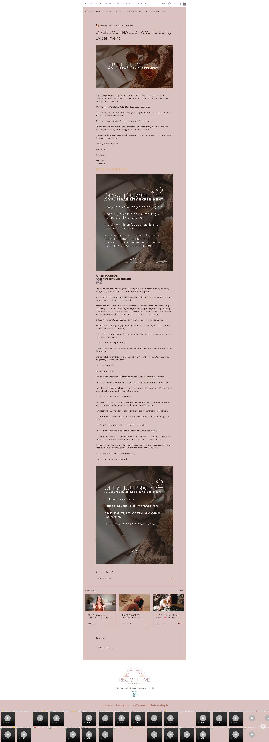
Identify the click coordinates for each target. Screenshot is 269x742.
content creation (152, 11)
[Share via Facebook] (97, 572)
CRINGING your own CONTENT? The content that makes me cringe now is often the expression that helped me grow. (99, 616)
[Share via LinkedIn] (107, 572)
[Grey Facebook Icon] (180, 3)
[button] (184, 3)
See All (181, 590)
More (165, 11)
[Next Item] (263, 726)
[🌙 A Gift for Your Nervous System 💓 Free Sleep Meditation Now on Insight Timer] (168, 602)
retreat (98, 11)
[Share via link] (112, 572)
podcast (108, 11)
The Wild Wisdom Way (133, 11)
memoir (118, 11)
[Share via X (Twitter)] (102, 572)
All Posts (88, 11)
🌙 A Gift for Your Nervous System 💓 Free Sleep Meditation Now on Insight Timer (168, 616)
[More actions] (172, 26)
